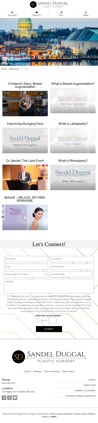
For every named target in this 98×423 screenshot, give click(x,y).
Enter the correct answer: (49, 316)
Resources (14, 69)
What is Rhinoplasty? (73, 160)
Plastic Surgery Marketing (61, 414)
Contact (27, 371)
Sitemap (37, 371)
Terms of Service (51, 371)
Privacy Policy (68, 371)
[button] (25, 103)
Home (4, 69)
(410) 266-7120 (8, 381)
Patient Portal (90, 385)
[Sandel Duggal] (49, 7)
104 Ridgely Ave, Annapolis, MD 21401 (18, 390)
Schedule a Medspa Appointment (81, 396)
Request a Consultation (85, 390)
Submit (49, 329)
